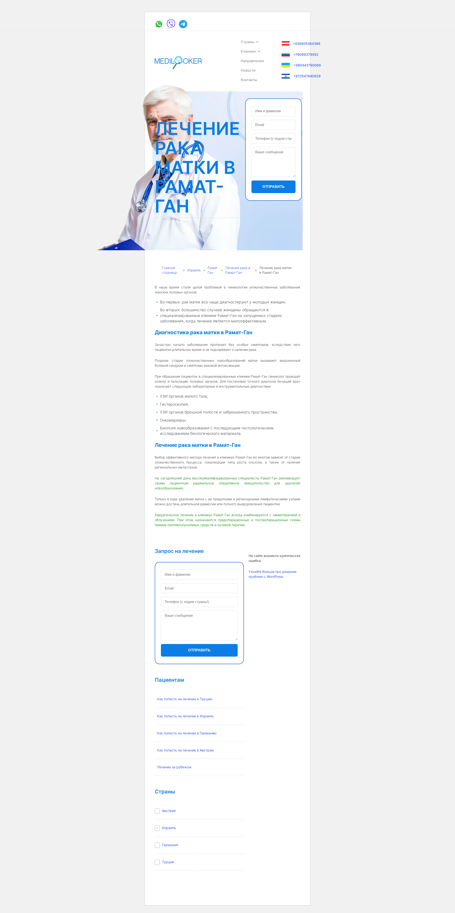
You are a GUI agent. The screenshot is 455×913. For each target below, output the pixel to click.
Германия (170, 845)
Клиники (248, 51)
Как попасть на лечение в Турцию (184, 699)
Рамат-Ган (213, 270)
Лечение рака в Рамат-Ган (237, 270)
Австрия (169, 811)
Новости (248, 70)
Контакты (249, 80)
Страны (247, 42)
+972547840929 (307, 76)
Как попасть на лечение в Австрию (185, 750)
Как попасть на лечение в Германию (186, 733)
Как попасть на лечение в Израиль (185, 716)
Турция (168, 862)
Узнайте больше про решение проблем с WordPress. (272, 574)
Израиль (194, 270)
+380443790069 (307, 65)
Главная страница (169, 270)
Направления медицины (252, 62)
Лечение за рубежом (174, 767)
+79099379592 (305, 54)
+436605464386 (306, 44)
